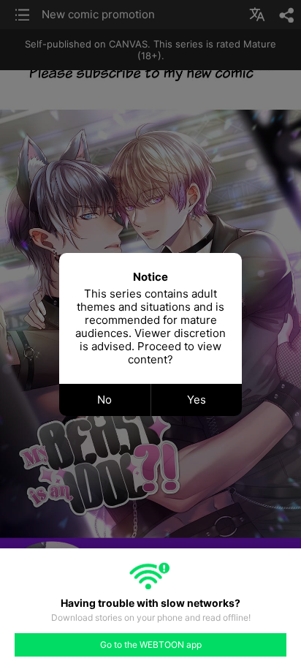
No (104, 400)
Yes (196, 400)
